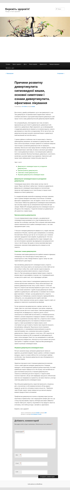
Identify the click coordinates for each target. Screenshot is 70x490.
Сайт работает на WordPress (35, 484)
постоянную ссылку (36, 414)
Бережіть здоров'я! (17, 9)
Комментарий (20, 431)
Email (18, 463)
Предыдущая (9, 73)
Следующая (61, 73)
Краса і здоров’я (17, 64)
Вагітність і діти (10, 68)
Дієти (25, 64)
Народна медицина (54, 64)
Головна (8, 64)
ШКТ (45, 412)
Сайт (17, 471)
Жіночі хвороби (33, 64)
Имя (18, 455)
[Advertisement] (35, 49)
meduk (33, 106)
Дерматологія (43, 64)
